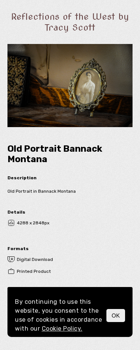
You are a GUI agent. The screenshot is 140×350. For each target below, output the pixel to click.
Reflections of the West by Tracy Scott (70, 22)
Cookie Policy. (62, 328)
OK (116, 315)
